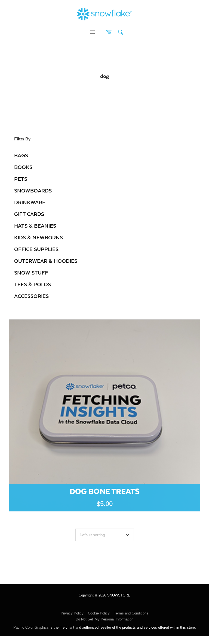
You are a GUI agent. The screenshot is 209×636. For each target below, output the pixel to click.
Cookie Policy (99, 613)
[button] (92, 32)
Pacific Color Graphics (31, 627)
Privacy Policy (72, 613)
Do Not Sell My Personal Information (104, 619)
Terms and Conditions (131, 613)
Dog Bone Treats (105, 491)
